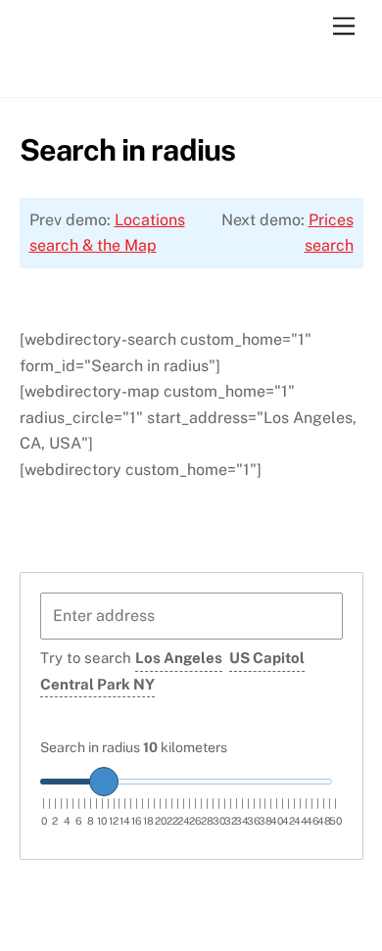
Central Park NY (97, 684)
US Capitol (267, 657)
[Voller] (78, 71)
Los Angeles (178, 657)
